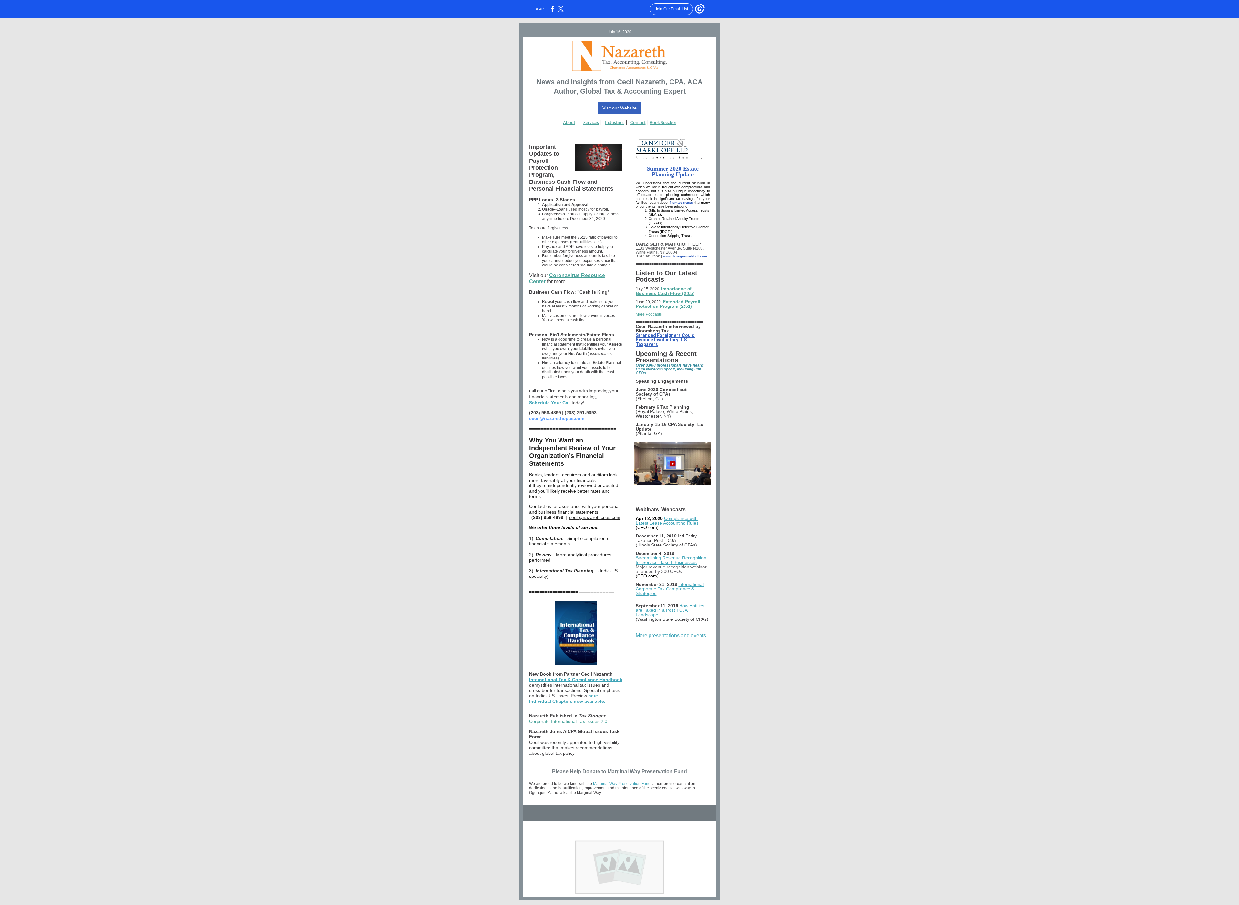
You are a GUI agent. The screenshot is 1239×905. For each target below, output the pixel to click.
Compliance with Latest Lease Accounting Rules (667, 520)
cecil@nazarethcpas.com (594, 517)
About (569, 122)
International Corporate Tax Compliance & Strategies (670, 589)
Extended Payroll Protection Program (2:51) (668, 304)
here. (593, 695)
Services (591, 122)
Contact (638, 122)
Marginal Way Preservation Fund (621, 783)
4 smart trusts (681, 202)
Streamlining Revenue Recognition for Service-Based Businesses (671, 560)
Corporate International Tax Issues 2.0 (568, 721)
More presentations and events (671, 635)
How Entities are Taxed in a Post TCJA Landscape (670, 610)
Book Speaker (663, 122)
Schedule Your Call (550, 402)
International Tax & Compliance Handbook (575, 679)
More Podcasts (649, 314)
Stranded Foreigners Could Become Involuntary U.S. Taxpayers (665, 340)
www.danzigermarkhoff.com (685, 256)
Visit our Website (619, 107)
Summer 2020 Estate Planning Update (673, 171)
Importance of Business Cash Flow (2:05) (665, 291)
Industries (614, 122)
